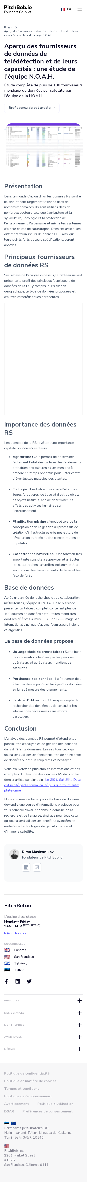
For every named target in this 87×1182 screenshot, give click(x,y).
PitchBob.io (17, 905)
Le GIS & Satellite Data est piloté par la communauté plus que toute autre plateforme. (42, 785)
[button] (79, 9)
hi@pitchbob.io (15, 933)
